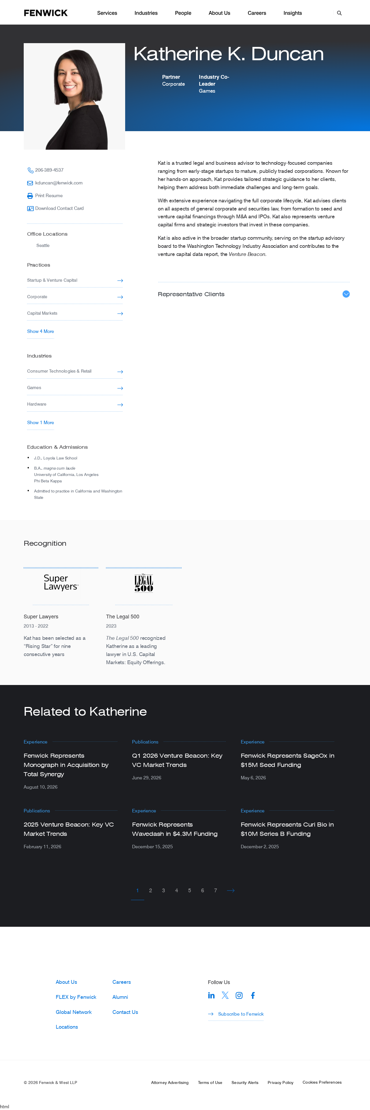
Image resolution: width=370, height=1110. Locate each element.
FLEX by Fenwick (76, 996)
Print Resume (49, 195)
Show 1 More (40, 422)
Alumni (120, 996)
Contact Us (125, 1011)
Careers (257, 13)
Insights (293, 13)
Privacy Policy (280, 1082)
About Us (219, 13)
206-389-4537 (49, 170)
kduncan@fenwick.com (59, 182)
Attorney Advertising (170, 1082)
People (183, 13)
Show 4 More (40, 331)
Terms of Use (210, 1082)
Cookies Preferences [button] (322, 1082)
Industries (146, 13)
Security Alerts (245, 1082)
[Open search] (339, 12)
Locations (67, 1026)
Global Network (74, 1011)
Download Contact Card (59, 208)
